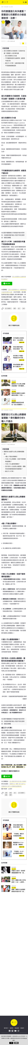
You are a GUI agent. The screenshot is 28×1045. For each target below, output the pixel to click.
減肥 (6, 792)
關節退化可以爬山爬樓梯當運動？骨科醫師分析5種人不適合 (18, 386)
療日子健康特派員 (11, 41)
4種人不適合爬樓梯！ (11, 456)
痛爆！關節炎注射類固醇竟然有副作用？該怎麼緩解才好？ (18, 891)
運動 (6, 795)
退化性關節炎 (8, 308)
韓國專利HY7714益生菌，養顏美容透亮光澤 (18, 844)
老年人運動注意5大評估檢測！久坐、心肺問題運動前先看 (19, 882)
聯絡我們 (22, 1028)
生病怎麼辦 (6, 6)
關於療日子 (6, 1028)
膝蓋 (11, 792)
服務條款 (11, 1028)
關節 (15, 308)
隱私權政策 (17, 1028)
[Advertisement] (14, 954)
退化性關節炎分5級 (11, 56)
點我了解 (22, 342)
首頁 (2, 6)
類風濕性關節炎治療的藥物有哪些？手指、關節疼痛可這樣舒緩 (18, 395)
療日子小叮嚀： (10, 471)
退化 (19, 308)
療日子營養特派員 (11, 444)
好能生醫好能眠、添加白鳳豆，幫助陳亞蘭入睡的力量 (18, 349)
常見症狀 (11, 410)
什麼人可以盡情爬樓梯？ (12, 464)
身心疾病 (11, 6)
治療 (23, 308)
